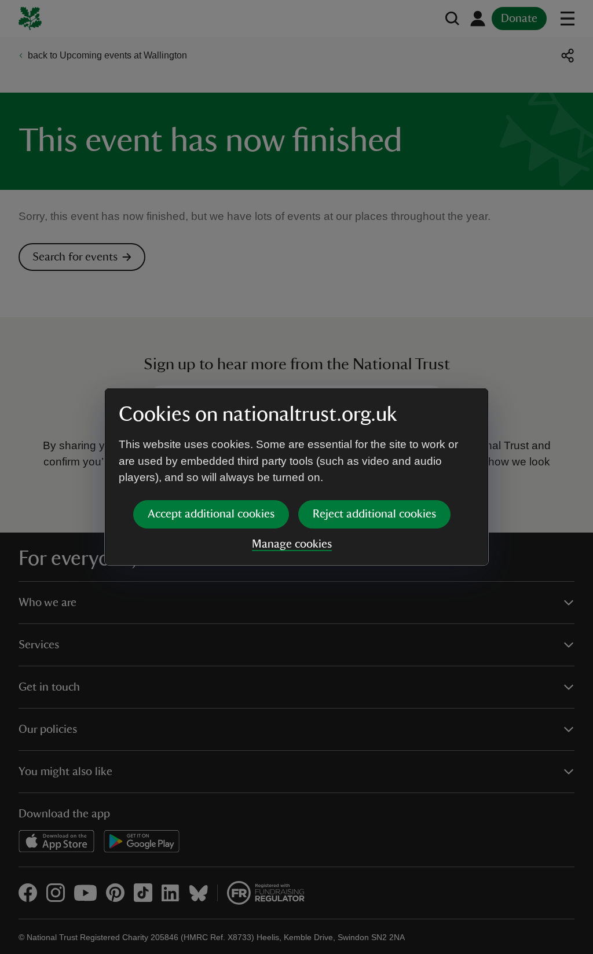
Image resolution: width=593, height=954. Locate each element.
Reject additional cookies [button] (374, 514)
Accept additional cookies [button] (211, 514)
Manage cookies (292, 544)
